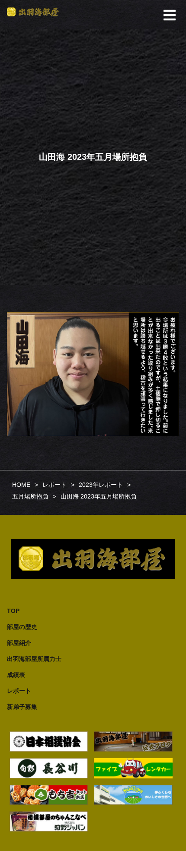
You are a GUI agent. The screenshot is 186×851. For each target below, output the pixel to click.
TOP (13, 610)
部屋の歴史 (22, 626)
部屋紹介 (19, 642)
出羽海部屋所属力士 (34, 658)
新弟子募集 (22, 706)
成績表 (16, 674)
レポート (19, 690)
